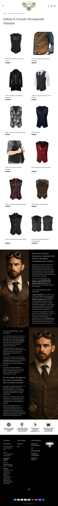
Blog (18, 446)
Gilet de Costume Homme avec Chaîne (41, 96)
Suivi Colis (20, 443)
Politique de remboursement (35, 444)
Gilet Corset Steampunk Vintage (15, 204)
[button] (2, 5)
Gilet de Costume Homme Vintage (13, 168)
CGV (32, 448)
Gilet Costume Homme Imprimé (15, 132)
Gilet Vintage (35, 132)
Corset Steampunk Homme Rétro (15, 239)
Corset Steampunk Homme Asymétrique (40, 240)
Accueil (5, 13)
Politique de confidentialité (35, 454)
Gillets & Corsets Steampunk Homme (16, 13)
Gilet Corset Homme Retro (39, 204)
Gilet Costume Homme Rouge (40, 167)
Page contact (7, 443)
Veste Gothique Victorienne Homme (14, 96)
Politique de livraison (34, 458)
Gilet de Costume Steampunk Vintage (40, 60)
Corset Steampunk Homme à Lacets (14, 60)
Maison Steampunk (31, 503)
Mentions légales (35, 450)
